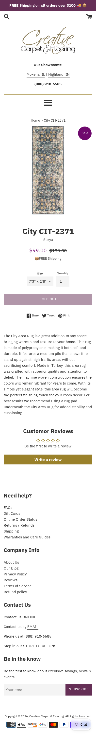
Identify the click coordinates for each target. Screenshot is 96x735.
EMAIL (32, 626)
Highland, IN (59, 74)
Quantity (62, 273)
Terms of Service (18, 586)
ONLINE (29, 617)
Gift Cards (12, 513)
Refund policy (15, 591)
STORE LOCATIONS (39, 645)
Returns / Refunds (19, 525)
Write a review (48, 459)
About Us (11, 562)
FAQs (8, 507)
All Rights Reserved (78, 716)
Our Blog (11, 568)
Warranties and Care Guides (27, 537)
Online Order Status (20, 519)
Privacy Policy (15, 574)
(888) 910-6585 (37, 636)
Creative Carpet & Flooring (46, 716)
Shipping (11, 531)
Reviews (10, 580)
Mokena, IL (36, 74)
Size (40, 273)
